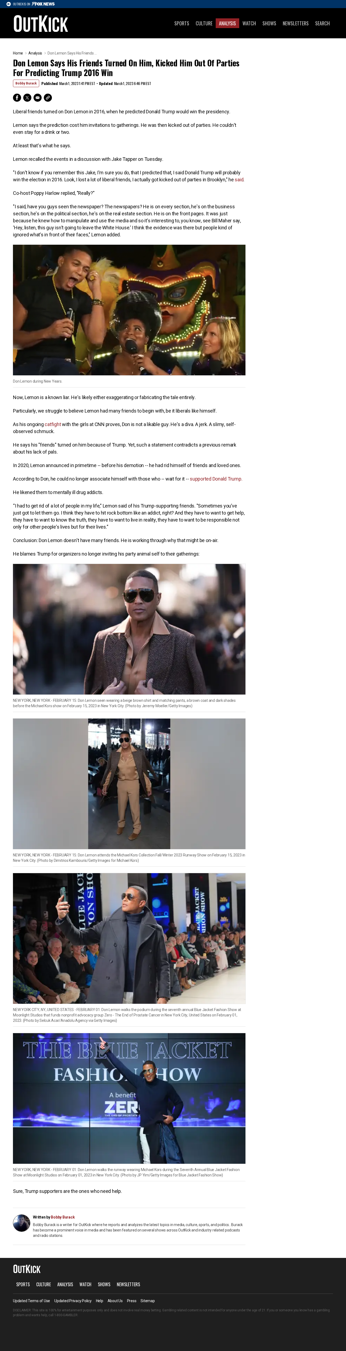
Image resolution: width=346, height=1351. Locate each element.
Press (132, 1301)
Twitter (27, 98)
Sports (181, 23)
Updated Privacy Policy (73, 1301)
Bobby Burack (26, 83)
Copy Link (48, 98)
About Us (115, 1301)
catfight (53, 424)
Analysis (227, 23)
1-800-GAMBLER (66, 1315)
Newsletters (296, 23)
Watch (249, 23)
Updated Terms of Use (31, 1301)
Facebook (17, 98)
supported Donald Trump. (216, 479)
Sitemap (148, 1301)
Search (322, 23)
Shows (269, 23)
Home (18, 53)
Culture (204, 23)
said (239, 179)
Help (99, 1301)
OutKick (41, 23)
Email (38, 98)
